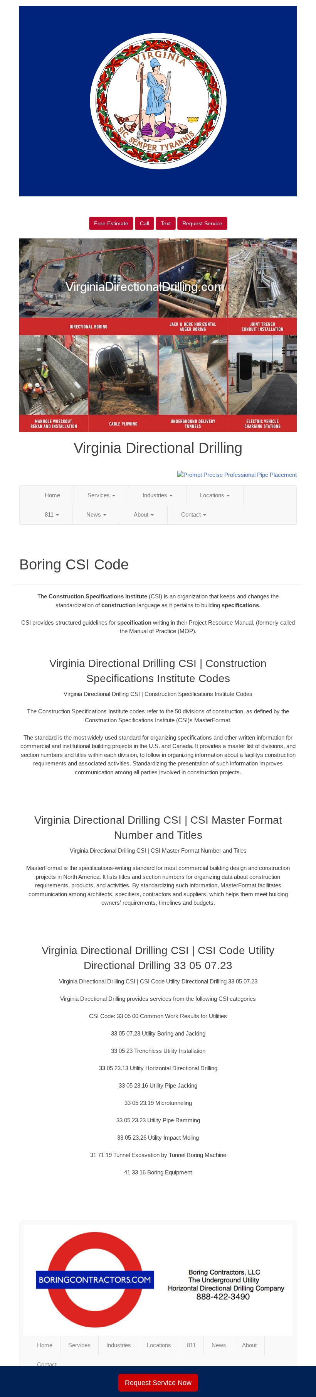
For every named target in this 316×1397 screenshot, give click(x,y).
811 (50, 514)
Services (99, 495)
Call (144, 223)
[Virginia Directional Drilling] (158, 1280)
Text (166, 223)
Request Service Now (158, 1383)
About (142, 514)
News (94, 514)
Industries (156, 495)
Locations (213, 495)
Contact (191, 514)
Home (52, 495)
